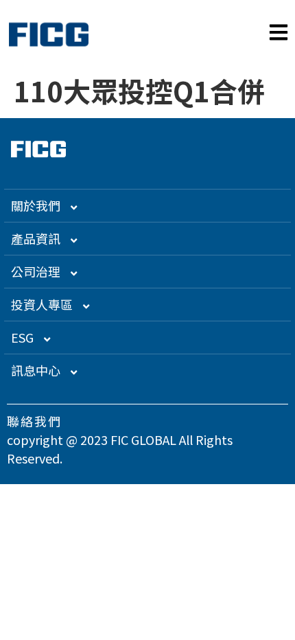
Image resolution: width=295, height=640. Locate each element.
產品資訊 (35, 238)
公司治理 (35, 271)
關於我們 (35, 205)
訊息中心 (35, 370)
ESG (22, 337)
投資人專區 (42, 304)
